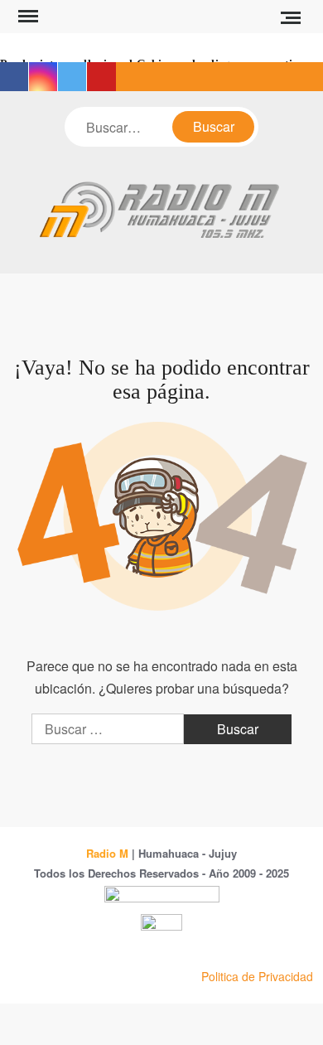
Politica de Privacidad (257, 976)
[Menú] (26, 16)
